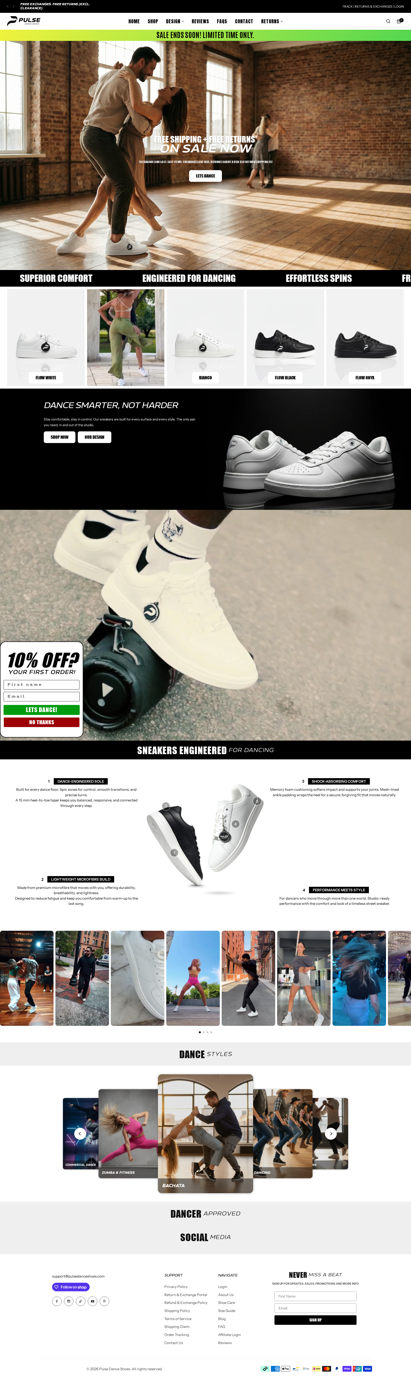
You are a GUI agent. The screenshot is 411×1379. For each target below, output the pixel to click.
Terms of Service (177, 1318)
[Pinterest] (104, 1301)
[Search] (388, 21)
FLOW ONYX (365, 377)
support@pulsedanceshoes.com (78, 1276)
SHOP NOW (59, 437)
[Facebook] (57, 1301)
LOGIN (399, 6)
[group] (91, 1133)
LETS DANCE (205, 175)
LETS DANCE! (41, 709)
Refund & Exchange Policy (186, 1302)
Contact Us (173, 1342)
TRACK (347, 6)
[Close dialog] (77, 647)
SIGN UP (315, 1320)
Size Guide (226, 1310)
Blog (222, 1318)
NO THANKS (41, 722)
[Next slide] (331, 1134)
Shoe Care (226, 1302)
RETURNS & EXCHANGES (374, 6)
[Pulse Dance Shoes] (23, 21)
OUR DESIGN (94, 437)
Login (222, 1286)
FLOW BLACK (285, 377)
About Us (226, 1294)
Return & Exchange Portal (185, 1294)
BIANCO (205, 377)
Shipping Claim (177, 1326)
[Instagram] (68, 1301)
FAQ (221, 1326)
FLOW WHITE (46, 377)
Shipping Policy (177, 1310)
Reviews (225, 1342)
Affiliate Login (229, 1334)
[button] (7, 6)
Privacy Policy (176, 1286)
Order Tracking (176, 1334)
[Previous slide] (80, 1134)
